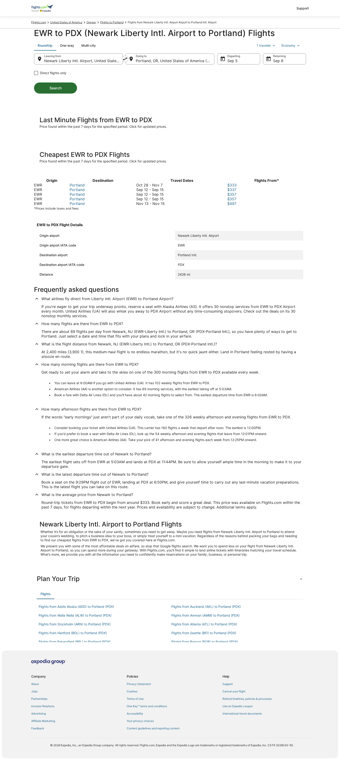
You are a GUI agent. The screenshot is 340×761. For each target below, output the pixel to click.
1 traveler (264, 45)
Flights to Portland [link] (112, 22)
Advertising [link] (38, 713)
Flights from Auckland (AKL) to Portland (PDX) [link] (206, 607)
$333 (232, 185)
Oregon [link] (91, 22)
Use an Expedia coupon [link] (238, 706)
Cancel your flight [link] (234, 691)
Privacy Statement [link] (139, 684)
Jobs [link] (34, 691)
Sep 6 (278, 60)
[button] (170, 578)
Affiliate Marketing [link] (43, 721)
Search (55, 88)
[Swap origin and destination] (125, 59)
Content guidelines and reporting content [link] (153, 728)
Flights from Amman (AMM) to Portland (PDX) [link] (205, 615)
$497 (231, 203)
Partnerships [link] (39, 698)
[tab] (45, 45)
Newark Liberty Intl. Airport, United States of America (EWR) (83, 60)
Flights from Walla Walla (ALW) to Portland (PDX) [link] (75, 615)
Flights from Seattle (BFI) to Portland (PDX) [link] (203, 633)
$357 (231, 194)
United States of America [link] (66, 22)
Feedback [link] (37, 728)
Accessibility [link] (135, 713)
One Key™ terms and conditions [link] (147, 706)
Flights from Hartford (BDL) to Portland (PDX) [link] (73, 633)
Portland (77, 185)
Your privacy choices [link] (140, 721)
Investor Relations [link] (42, 706)
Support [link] (228, 684)
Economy (288, 45)
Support (303, 8)
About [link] (35, 684)
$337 (231, 189)
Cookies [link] (132, 691)
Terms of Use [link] (135, 698)
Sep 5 (232, 60)
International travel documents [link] (242, 713)
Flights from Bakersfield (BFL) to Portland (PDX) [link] (75, 642)
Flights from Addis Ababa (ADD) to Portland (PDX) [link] (76, 607)
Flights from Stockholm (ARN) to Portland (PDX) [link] (75, 624)
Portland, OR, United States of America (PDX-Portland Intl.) (175, 60)
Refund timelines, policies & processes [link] (247, 698)
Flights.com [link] (38, 22)
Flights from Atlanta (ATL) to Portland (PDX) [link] (204, 624)
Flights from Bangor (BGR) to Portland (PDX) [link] (204, 642)
